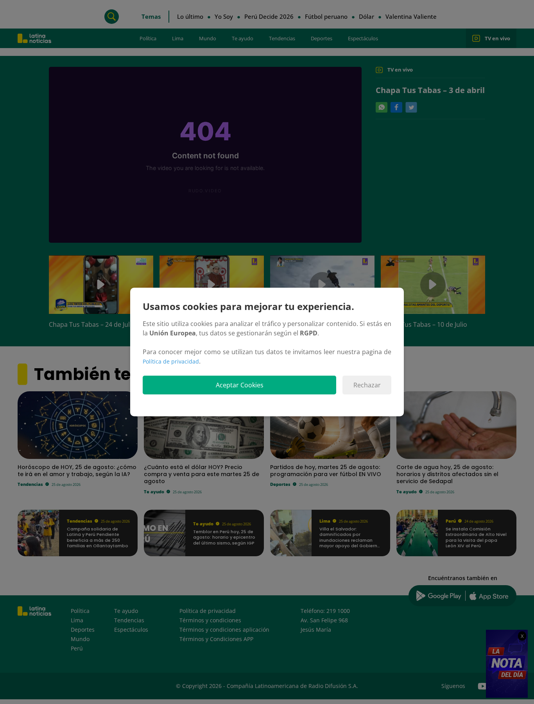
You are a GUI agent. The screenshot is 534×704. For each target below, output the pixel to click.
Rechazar (367, 385)
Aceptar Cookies (239, 385)
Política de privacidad (171, 361)
